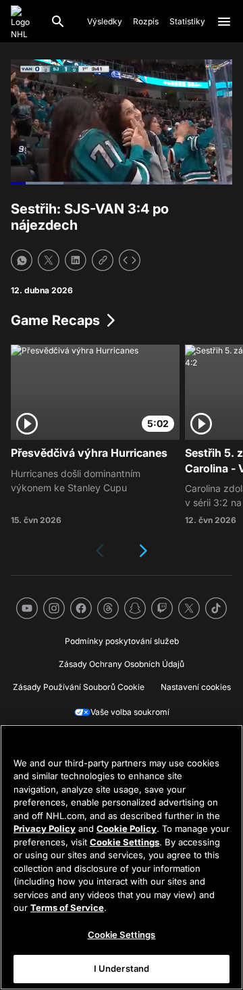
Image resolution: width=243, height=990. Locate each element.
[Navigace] (224, 22)
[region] (121, 857)
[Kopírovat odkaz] (102, 260)
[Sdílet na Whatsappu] (21, 260)
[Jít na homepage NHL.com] (25, 21)
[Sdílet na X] (48, 260)
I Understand (122, 968)
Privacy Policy (45, 828)
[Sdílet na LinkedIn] (75, 260)
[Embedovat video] (129, 260)
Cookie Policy (127, 828)
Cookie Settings (124, 842)
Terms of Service (67, 907)
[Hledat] (58, 22)
